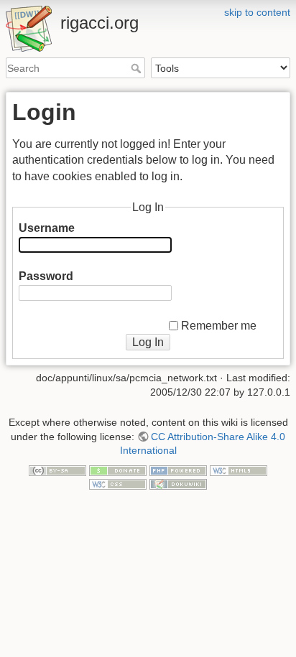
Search (137, 68)
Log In (148, 342)
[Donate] (118, 469)
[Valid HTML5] (238, 469)
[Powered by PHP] (178, 469)
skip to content (257, 12)
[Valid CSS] (118, 483)
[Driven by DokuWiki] (178, 483)
